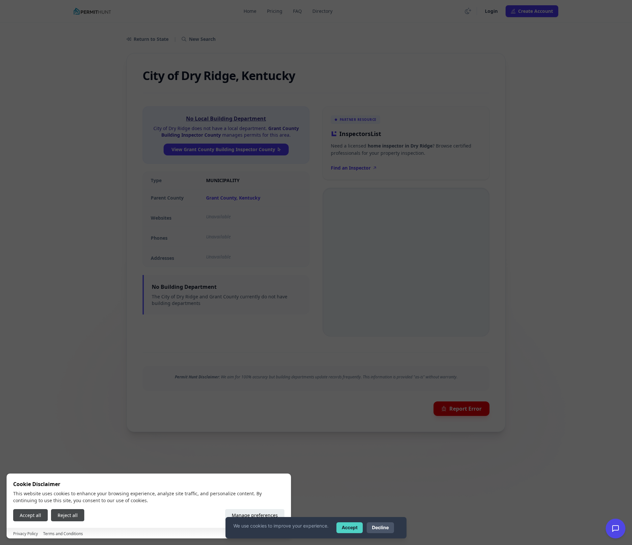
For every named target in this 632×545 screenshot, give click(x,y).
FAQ (297, 11)
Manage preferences (255, 515)
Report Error (465, 408)
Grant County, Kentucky (233, 198)
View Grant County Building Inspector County (223, 149)
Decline (380, 527)
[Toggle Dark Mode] (468, 11)
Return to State (151, 39)
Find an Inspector (351, 168)
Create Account (535, 11)
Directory (322, 11)
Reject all (68, 515)
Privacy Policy (25, 533)
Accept (349, 527)
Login (491, 11)
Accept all (30, 515)
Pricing (274, 11)
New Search (202, 39)
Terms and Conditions (63, 533)
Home (250, 11)
